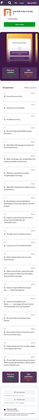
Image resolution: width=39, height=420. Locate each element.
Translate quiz (20, 399)
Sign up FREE (32, 3)
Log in (22, 3)
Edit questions (20, 392)
